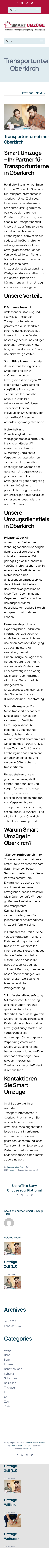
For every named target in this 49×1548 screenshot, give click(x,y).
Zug (6, 1401)
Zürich (8, 1406)
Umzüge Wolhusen (11, 1536)
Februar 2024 (12, 1326)
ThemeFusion (16, 1445)
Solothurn (10, 1378)
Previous (27, 93)
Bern (7, 1359)
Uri (6, 1397)
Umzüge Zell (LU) (10, 1264)
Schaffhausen (13, 1369)
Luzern (13, 1170)
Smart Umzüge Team (15, 1167)
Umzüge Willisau (10, 1502)
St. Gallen (10, 1383)
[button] (24, 1278)
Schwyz (9, 1373)
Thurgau (9, 1387)
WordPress (29, 1448)
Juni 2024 (10, 1321)
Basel (7, 1355)
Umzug (8, 1392)
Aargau (8, 1350)
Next (39, 93)
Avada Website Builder (35, 1442)
